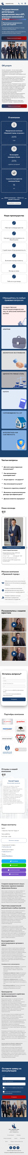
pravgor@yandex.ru (7, 856)
